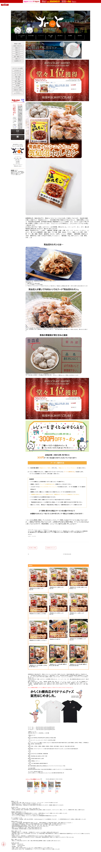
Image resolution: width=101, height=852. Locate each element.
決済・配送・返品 (50, 36)
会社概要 (70, 35)
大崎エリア (17, 52)
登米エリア (17, 50)
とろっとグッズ (17, 72)
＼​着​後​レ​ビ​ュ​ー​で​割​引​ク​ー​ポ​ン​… (29, 789)
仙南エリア (17, 58)
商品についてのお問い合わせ (45, 554)
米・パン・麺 (18, 74)
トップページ (41, 35)
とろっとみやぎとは (21, 36)
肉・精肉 (18, 79)
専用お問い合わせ (17, 166)
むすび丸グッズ (17, 70)
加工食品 (18, 85)
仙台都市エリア (17, 60)
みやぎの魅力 (31, 35)
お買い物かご (60, 35)
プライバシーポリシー (17, 164)
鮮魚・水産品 (18, 81)
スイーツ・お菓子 (17, 87)
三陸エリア (17, 54)
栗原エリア (17, 48)
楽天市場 (80, 35)
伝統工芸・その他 (17, 89)
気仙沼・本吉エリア (18, 45)
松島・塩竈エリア (17, 56)
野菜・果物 (17, 76)
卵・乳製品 (17, 83)
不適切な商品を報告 (67, 554)
